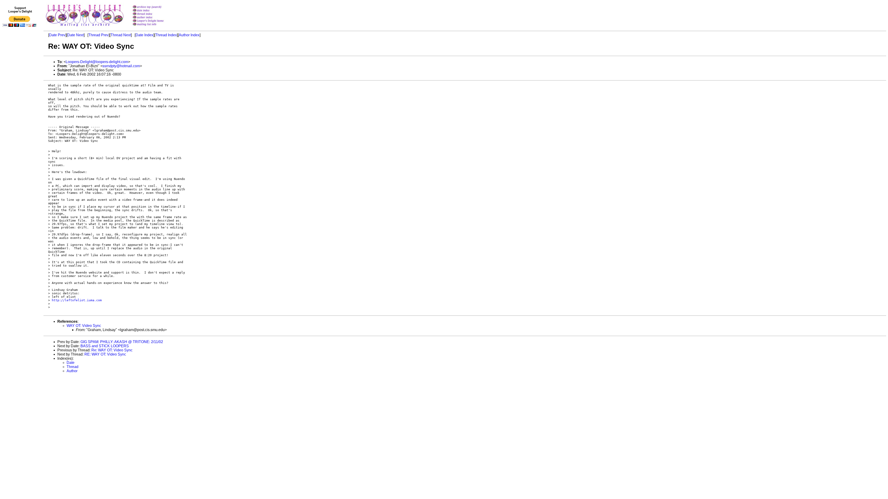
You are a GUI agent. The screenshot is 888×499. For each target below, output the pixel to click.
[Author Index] (154, 18)
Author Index (189, 35)
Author (72, 371)
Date (70, 363)
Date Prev (57, 35)
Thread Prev (98, 35)
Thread (72, 367)
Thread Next (121, 35)
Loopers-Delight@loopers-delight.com (97, 62)
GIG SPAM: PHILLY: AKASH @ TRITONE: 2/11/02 (121, 342)
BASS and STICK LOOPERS (104, 346)
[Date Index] (154, 11)
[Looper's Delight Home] (154, 21)
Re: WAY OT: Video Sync (112, 350)
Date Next (75, 35)
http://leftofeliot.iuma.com (77, 300)
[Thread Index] (154, 14)
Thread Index (166, 35)
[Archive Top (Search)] (154, 7)
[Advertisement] (20, 124)
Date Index (144, 35)
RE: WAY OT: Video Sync (105, 354)
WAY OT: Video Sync (84, 326)
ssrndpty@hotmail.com (121, 66)
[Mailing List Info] (154, 27)
